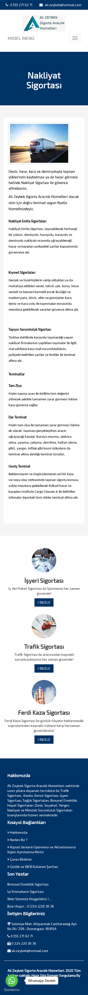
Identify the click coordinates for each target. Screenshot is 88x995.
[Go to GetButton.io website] (12, 990)
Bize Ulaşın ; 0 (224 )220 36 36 (30, 906)
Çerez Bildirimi (20, 859)
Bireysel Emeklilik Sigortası (28, 884)
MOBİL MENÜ (21, 38)
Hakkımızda (18, 832)
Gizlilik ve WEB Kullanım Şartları (33, 866)
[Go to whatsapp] (12, 980)
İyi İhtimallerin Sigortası (25, 891)
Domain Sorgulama (61, 975)
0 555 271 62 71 (21, 5)
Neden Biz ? (18, 840)
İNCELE (44, 602)
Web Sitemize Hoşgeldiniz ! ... (29, 899)
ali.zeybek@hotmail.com (62, 5)
